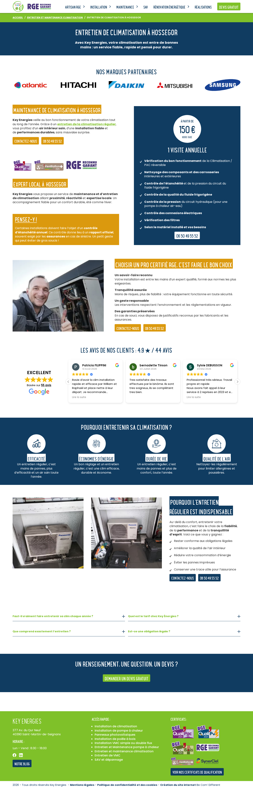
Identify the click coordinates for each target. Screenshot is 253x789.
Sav (145, 7)
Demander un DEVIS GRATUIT (126, 678)
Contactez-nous (25, 141)
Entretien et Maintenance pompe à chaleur (127, 747)
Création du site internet (178, 785)
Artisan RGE (73, 7)
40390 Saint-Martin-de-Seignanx (37, 734)
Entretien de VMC (107, 755)
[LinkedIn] (21, 755)
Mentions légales (82, 785)
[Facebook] (14, 755)
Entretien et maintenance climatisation (124, 751)
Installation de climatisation (116, 726)
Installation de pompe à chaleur (119, 730)
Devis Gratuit (229, 7)
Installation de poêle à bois (115, 739)
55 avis (46, 385)
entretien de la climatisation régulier (86, 124)
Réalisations (203, 7)
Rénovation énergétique (169, 7)
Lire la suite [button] (79, 397)
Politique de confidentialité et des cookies (127, 785)
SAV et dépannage (109, 760)
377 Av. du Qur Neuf (27, 730)
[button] (237, 381)
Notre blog (22, 763)
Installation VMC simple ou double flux (123, 743)
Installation (98, 7)
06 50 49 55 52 (52, 141)
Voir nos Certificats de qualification (197, 772)
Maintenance (125, 7)
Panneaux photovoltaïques (115, 735)
